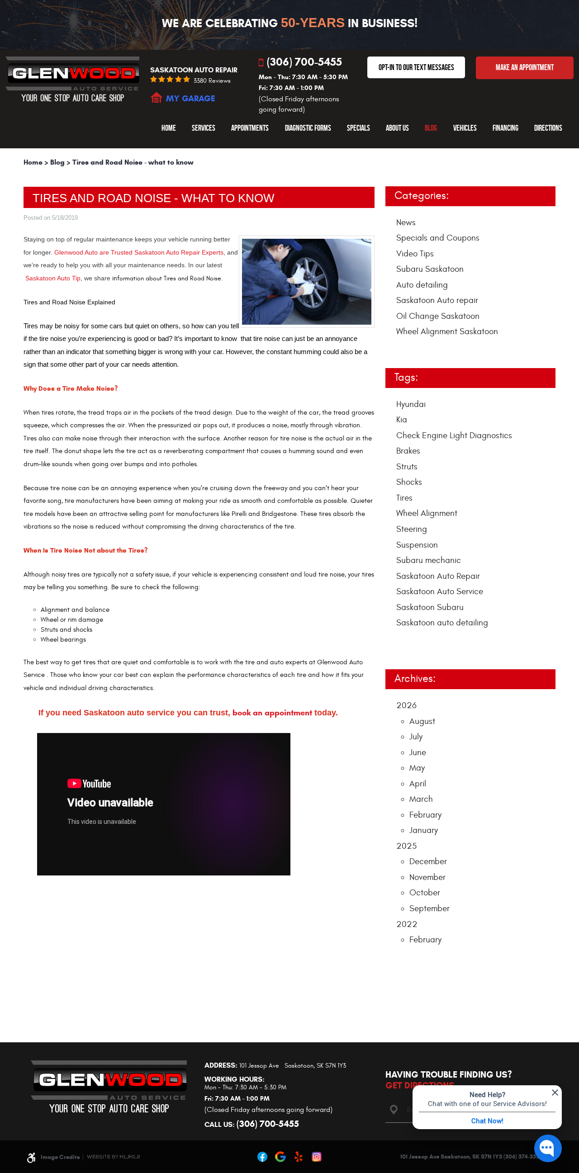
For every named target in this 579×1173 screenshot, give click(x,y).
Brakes (408, 451)
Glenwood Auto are (82, 252)
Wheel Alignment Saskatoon (447, 331)
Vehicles (465, 127)
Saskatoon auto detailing (442, 623)
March (421, 799)
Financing (505, 127)
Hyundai (411, 404)
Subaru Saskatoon (430, 269)
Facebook (262, 1157)
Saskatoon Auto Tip (53, 278)
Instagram (317, 1157)
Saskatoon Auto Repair (438, 576)
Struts (407, 467)
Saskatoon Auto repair (437, 300)
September (429, 908)
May (417, 768)
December (428, 861)
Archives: (415, 678)
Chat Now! (487, 1120)
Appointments (250, 127)
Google (280, 1157)
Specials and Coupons (437, 238)
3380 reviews (212, 81)
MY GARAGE (190, 98)
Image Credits (60, 1157)
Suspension (417, 545)
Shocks (409, 482)
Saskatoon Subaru (430, 607)
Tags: (406, 377)
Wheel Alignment (426, 513)
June (417, 752)
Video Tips (415, 254)
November (427, 877)
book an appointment (271, 713)
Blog (431, 127)
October (424, 893)
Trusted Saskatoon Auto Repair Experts (167, 252)
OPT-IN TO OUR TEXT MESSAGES (416, 67)
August (422, 721)
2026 (406, 705)
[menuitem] (169, 128)
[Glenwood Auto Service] (72, 79)
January (423, 830)
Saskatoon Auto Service (439, 591)
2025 (406, 846)
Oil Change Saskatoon (437, 316)
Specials (358, 127)
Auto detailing (422, 285)
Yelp (299, 1157)
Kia (401, 420)
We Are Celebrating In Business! (290, 23)
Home (168, 127)
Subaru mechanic (428, 560)
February (425, 815)
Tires (404, 498)
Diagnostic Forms (308, 127)
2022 (407, 924)
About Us (397, 127)
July (415, 737)
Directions (548, 127)
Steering (411, 529)
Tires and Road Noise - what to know (133, 162)
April (417, 784)
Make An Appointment (525, 67)
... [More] (399, 644)
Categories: (421, 195)
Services (203, 127)
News (406, 222)
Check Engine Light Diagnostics (454, 435)
